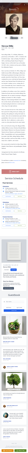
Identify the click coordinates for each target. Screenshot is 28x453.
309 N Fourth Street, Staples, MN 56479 (13, 193)
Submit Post (14, 310)
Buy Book (14, 269)
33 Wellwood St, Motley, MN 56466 (12, 208)
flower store (12, 162)
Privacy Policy (10, 447)
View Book (6, 269)
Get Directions (8, 196)
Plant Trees (20, 196)
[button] (14, 325)
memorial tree (17, 160)
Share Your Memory (8, 288)
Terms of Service (18, 447)
